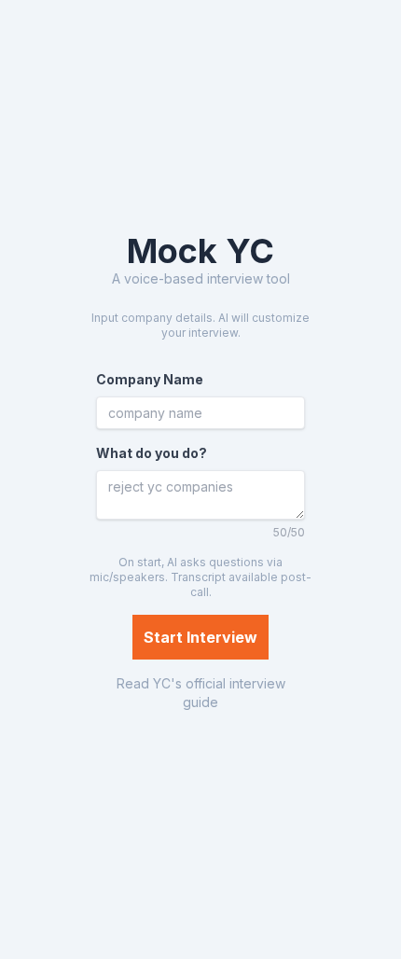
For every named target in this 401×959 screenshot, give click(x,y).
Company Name (149, 379)
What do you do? (151, 453)
